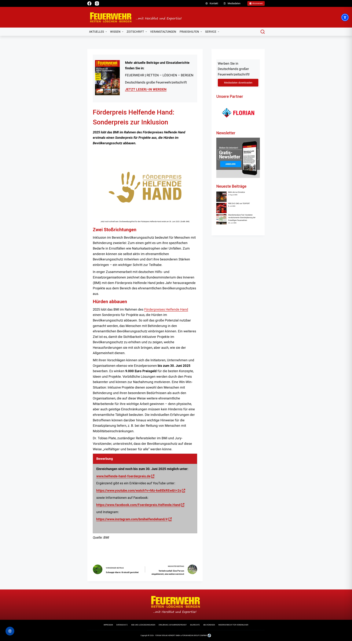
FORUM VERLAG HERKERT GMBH (167, 636)
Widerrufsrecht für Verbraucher (233, 625)
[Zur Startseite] (137, 17)
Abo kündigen (209, 625)
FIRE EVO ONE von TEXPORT (239, 203)
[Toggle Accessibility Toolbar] (345, 17)
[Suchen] (263, 32)
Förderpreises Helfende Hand (166, 309)
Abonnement (257, 3)
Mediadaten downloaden (238, 82)
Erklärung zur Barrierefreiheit (173, 625)
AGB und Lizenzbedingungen (143, 625)
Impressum (108, 625)
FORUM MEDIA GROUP (190, 636)
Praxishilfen (189, 31)
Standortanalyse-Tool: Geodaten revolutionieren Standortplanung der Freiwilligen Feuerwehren (241, 217)
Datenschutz (122, 625)
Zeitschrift (135, 31)
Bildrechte (195, 625)
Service (210, 31)
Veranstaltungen (163, 31)
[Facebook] (89, 3)
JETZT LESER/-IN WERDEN (146, 89)
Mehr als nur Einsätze (236, 192)
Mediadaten (234, 3)
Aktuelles (96, 31)
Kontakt (214, 3)
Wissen (115, 31)
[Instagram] (97, 3)
